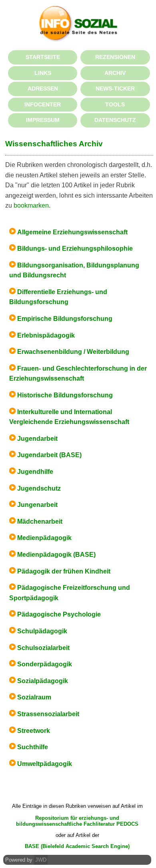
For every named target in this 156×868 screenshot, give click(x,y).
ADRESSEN (43, 88)
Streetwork (33, 730)
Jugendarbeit (37, 438)
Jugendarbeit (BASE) (49, 455)
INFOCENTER (42, 104)
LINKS (42, 73)
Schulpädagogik (42, 631)
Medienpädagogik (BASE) (56, 554)
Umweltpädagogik (44, 763)
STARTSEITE (43, 57)
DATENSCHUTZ (115, 120)
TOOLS (115, 104)
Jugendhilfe (35, 471)
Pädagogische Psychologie (59, 614)
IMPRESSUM (43, 120)
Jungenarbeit (37, 504)
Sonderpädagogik (44, 664)
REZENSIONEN (115, 57)
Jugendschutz (39, 488)
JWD (40, 860)
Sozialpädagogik (42, 681)
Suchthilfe (32, 747)
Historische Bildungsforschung (65, 395)
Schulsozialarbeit (43, 647)
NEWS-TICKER (115, 88)
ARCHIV (115, 73)
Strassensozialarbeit (48, 714)
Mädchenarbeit (39, 521)
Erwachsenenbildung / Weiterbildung (73, 351)
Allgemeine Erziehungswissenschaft (72, 232)
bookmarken (31, 205)
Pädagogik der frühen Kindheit (63, 571)
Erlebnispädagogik (46, 335)
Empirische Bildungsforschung (64, 318)
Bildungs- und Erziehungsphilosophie (75, 248)
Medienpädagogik (44, 537)
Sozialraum (34, 697)
